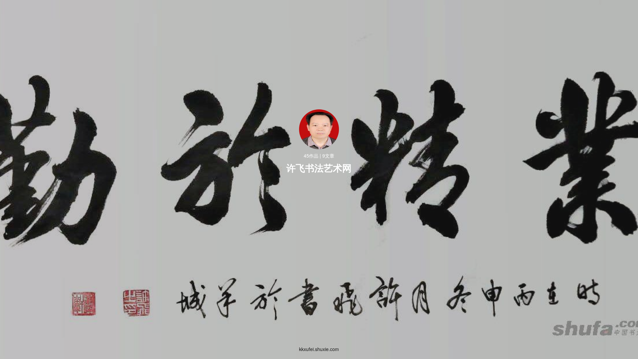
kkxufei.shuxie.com (319, 349)
